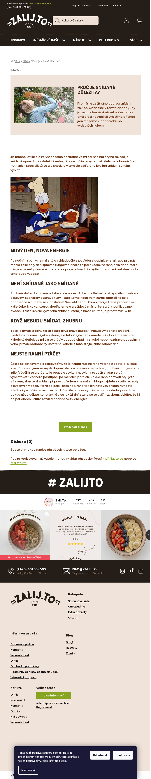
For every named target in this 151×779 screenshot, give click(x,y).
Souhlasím (123, 755)
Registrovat (44, 707)
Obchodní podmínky (24, 666)
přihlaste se (114, 458)
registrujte (18, 463)
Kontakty (103, 5)
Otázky (15, 711)
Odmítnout (100, 755)
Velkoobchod (19, 655)
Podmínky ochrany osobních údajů (34, 672)
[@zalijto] (48, 502)
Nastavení (28, 770)
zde (63, 761)
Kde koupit (17, 700)
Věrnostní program (23, 677)
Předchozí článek (75, 427)
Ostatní (73, 617)
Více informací (54, 695)
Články (70, 653)
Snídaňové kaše (79, 601)
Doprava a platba (81, 5)
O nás (14, 660)
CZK (115, 5)
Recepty (71, 647)
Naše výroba (18, 716)
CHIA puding (76, 606)
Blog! (69, 642)
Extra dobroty (77, 612)
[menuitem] (18, 40)
